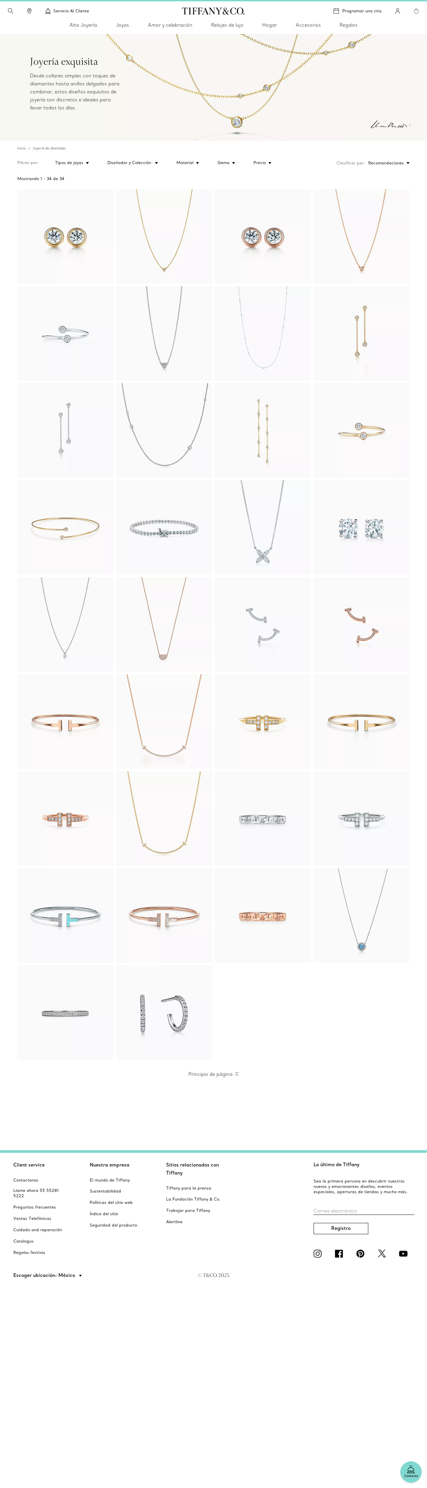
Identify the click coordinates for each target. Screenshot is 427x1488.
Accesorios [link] (308, 25)
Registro (341, 1228)
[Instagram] (319, 1254)
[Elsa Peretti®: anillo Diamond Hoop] (65, 333)
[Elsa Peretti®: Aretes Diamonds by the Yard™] (362, 333)
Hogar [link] (269, 25)
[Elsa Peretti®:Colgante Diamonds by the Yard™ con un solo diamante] (164, 236)
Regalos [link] (349, 25)
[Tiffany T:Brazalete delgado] (65, 721)
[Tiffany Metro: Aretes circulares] (164, 1012)
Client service (29, 1165)
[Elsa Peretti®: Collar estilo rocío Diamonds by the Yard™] (263, 333)
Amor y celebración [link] (170, 25)
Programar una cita (362, 10)
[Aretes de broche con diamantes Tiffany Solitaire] (362, 527)
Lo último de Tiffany (337, 1165)
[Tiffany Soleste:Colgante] (362, 915)
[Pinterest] (361, 1254)
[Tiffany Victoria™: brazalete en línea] (164, 527)
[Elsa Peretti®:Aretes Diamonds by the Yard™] (65, 236)
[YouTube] (404, 1254)
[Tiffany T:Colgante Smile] (164, 721)
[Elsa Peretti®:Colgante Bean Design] (164, 624)
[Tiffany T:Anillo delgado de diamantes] (263, 721)
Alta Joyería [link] (83, 25)
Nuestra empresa (109, 1165)
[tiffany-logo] (213, 11)
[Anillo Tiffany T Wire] (362, 818)
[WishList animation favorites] (416, 11)
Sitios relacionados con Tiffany (192, 1169)
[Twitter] (383, 1254)
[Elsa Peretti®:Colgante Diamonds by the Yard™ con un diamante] (362, 236)
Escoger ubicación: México (44, 1275)
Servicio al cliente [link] (71, 10)
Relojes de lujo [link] (227, 25)
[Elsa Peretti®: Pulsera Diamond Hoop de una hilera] (65, 527)
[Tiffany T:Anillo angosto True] (263, 818)
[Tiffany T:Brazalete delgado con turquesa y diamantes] (65, 915)
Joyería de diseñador (49, 148)
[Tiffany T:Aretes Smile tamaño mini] (263, 624)
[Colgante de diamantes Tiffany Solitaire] (65, 624)
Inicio (21, 148)
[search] (10, 11)
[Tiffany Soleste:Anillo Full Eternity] (65, 1012)
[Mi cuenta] (397, 11)
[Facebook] (340, 1254)
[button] (10, 11)
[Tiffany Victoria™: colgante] (263, 527)
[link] (29, 11)
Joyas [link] (122, 25)
